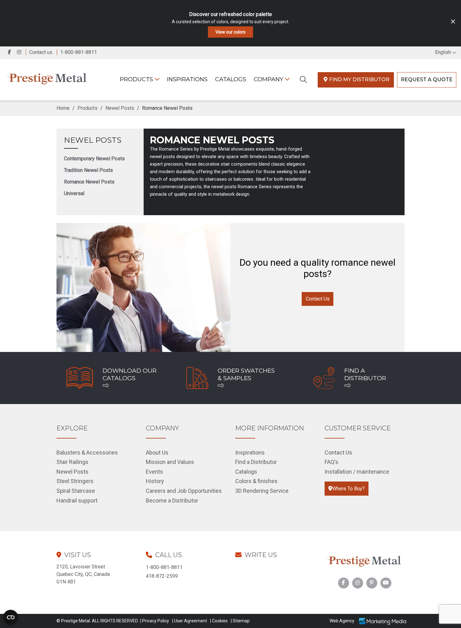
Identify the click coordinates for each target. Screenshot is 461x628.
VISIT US (77, 555)
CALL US (168, 555)
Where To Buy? (348, 489)
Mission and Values (170, 462)
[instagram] (20, 52)
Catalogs (230, 79)
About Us (157, 452)
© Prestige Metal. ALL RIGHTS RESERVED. (97, 620)
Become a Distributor (172, 500)
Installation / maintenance (357, 471)
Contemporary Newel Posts (94, 159)
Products (137, 79)
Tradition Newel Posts (88, 170)
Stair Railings (72, 462)
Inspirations (250, 452)
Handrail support (77, 500)
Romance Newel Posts (89, 182)
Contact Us (318, 299)
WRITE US (261, 555)
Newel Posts (92, 140)
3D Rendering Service (262, 490)
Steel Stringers (74, 481)
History (155, 481)
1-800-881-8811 (164, 567)
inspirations (187, 79)
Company (269, 79)
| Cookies (219, 620)
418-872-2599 (162, 576)
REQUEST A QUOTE (427, 79)
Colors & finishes (256, 481)
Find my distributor (359, 79)
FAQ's (331, 462)
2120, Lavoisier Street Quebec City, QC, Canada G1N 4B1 (83, 574)
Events (154, 471)
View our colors (230, 32)
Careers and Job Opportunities (184, 490)
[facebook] (10, 52)
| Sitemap (240, 620)
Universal (74, 193)
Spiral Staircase (75, 490)
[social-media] (343, 583)
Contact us (40, 52)
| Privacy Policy (154, 620)
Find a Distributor (256, 462)
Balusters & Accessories (87, 452)
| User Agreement (189, 620)
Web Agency (342, 620)
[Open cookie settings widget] (10, 617)
